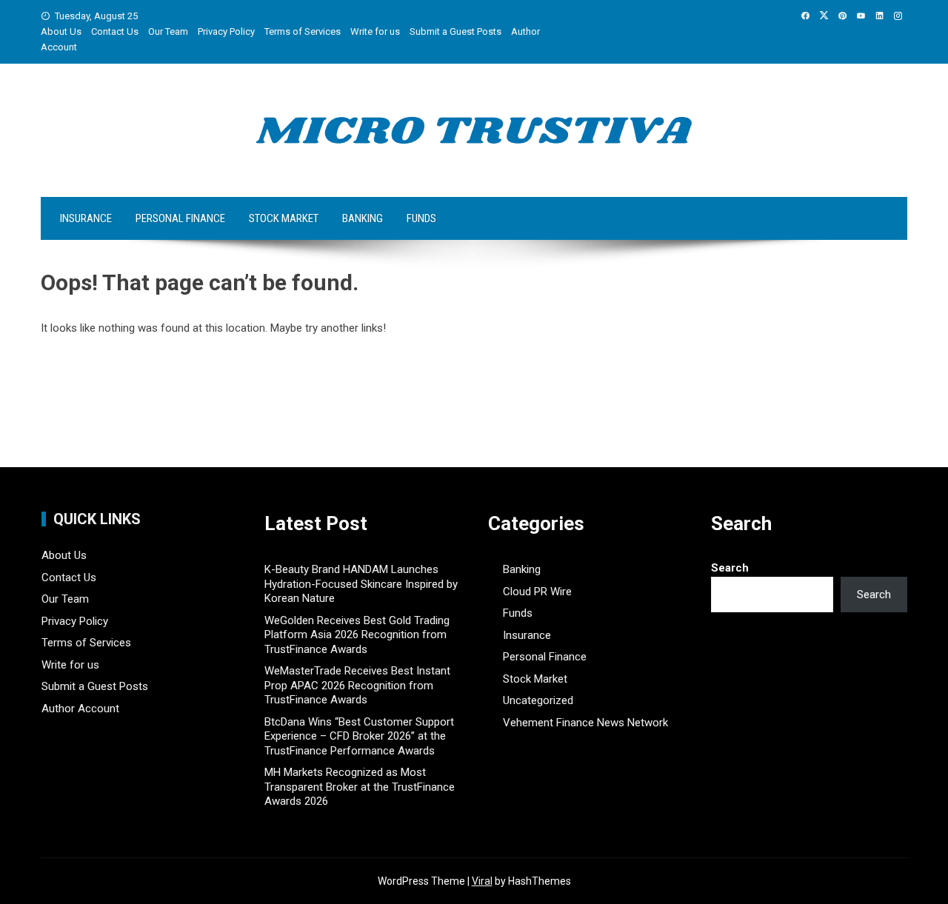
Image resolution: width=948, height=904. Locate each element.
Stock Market (283, 218)
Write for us (375, 31)
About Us (61, 31)
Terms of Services (302, 31)
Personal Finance (180, 218)
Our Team (168, 31)
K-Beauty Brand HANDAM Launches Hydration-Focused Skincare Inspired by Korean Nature (361, 584)
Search (730, 568)
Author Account (80, 708)
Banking (362, 218)
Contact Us (114, 31)
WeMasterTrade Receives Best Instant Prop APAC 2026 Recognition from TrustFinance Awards (357, 685)
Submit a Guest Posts (455, 31)
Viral (482, 881)
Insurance (86, 218)
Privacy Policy (226, 31)
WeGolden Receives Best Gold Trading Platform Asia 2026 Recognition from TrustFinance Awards (357, 635)
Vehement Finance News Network (585, 722)
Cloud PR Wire (537, 591)
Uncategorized (538, 700)
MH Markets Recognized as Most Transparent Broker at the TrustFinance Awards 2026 (359, 787)
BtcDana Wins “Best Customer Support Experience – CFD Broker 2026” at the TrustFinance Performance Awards (359, 736)
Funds (421, 218)
